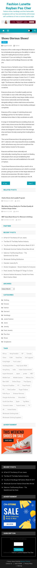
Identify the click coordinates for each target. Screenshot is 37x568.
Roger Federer (23, 389)
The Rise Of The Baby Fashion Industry (16, 241)
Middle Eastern (18, 377)
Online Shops (16, 381)
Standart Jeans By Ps (11, 263)
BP (22, 353)
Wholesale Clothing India (10, 413)
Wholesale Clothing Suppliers (12, 417)
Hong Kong (6, 369)
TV (29, 405)
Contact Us (9, 563)
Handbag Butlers (8, 365)
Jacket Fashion (8, 319)
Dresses (6, 304)
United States (11, 409)
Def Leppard (29, 357)
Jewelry (6, 326)
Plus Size (7, 334)
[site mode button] (30, 31)
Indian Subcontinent (25, 369)
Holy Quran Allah (21, 365)
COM (11, 357)
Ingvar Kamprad (8, 373)
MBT (31, 373)
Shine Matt (21, 397)
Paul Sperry (27, 381)
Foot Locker (17, 361)
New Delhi (6, 381)
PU (3, 389)
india (14, 369)
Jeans (6, 323)
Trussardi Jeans (8, 405)
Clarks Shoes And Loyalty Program (13, 198)
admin (17, 45)
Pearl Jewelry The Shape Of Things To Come (18, 271)
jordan (25, 373)
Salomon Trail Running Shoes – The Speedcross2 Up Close (15, 254)
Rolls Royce (6, 393)
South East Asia (8, 401)
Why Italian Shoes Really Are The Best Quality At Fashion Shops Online (17, 207)
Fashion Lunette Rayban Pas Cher (23, 552)
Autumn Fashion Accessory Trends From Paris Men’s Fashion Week (19, 276)
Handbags (7, 315)
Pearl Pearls (26, 385)
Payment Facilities (8, 385)
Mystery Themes (25, 561)
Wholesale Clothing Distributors (14, 259)
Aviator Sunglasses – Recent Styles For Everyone (19, 267)
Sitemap (19, 566)
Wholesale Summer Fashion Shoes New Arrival (19, 249)
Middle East (6, 377)
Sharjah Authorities (9, 397)
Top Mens (26, 401)
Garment (6, 311)
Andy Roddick (14, 353)
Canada (29, 353)
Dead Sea (19, 357)
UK (3, 409)
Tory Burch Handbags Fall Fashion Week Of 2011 (19, 245)
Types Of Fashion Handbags (7, 183)
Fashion (6, 307)
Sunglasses (7, 342)
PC (18, 385)
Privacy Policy (28, 563)
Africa (5, 353)
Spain (18, 401)
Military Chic (30, 377)
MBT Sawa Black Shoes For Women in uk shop (17, 217)
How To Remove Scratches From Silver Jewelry (32, 183)
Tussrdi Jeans (20, 405)
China (4, 357)
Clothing (6, 300)
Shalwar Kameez (18, 393)
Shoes (4, 42)
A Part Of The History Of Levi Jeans (15, 238)
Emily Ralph (6, 361)
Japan (18, 373)
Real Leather (12, 389)
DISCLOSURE (18, 563)
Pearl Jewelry (8, 330)
